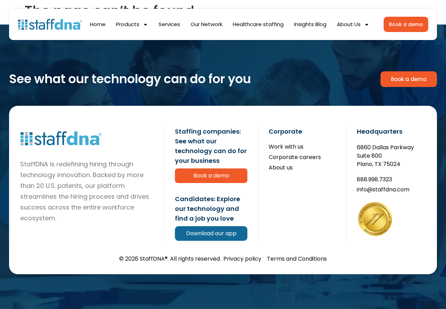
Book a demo (211, 176)
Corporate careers (295, 157)
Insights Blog (310, 24)
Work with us (286, 147)
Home (98, 24)
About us (281, 168)
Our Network (206, 24)
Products (127, 24)
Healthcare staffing (258, 24)
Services (169, 24)
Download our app (211, 233)
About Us (349, 24)
